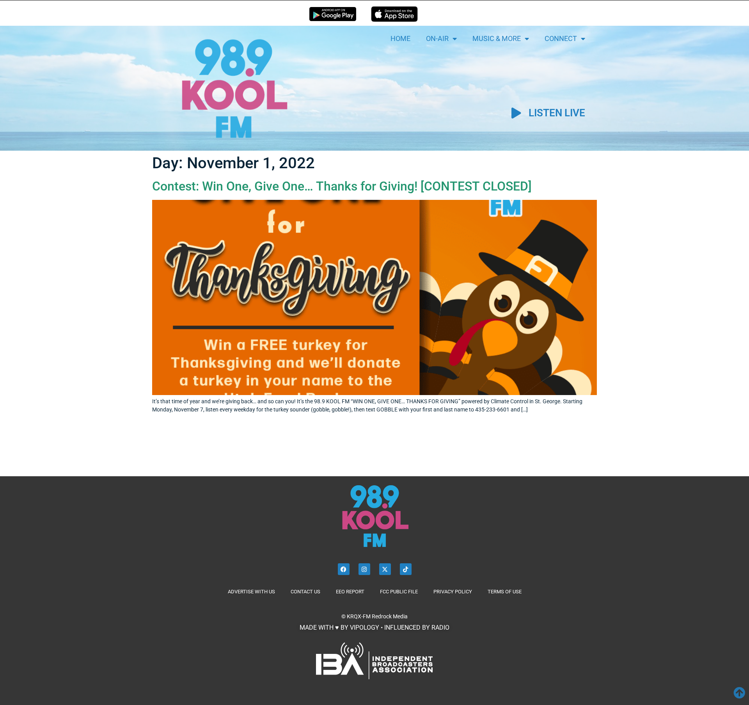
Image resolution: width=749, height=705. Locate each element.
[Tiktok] (406, 569)
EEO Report (350, 592)
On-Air (437, 38)
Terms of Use (505, 592)
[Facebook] (344, 569)
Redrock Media (390, 616)
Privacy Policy (452, 592)
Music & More (496, 38)
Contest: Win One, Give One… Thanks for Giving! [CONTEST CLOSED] (342, 186)
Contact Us (305, 592)
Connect (561, 38)
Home (400, 38)
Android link (332, 14)
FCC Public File (399, 592)
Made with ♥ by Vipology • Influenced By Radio (374, 627)
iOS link (394, 14)
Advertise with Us (251, 592)
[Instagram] (364, 569)
